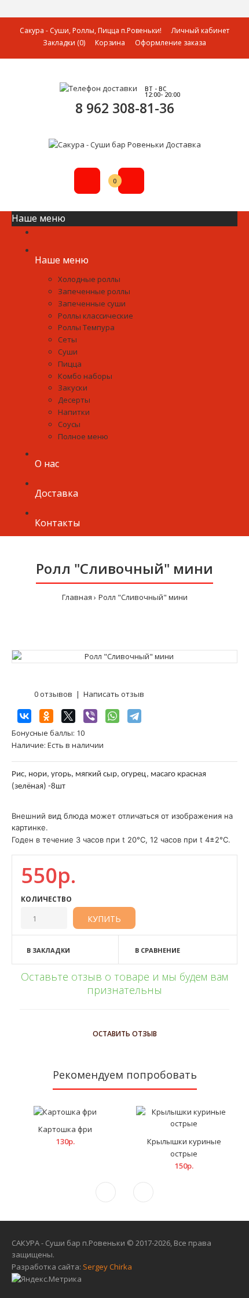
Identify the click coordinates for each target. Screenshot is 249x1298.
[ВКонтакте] (24, 716)
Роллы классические (95, 315)
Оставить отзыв (125, 1034)
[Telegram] (134, 716)
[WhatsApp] (112, 716)
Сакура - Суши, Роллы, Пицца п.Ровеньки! (91, 30)
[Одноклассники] (46, 716)
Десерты (74, 400)
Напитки (74, 412)
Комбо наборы (85, 376)
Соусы (69, 424)
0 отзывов (53, 694)
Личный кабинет (200, 30)
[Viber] (90, 716)
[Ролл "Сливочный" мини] (124, 656)
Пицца (70, 364)
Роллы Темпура (86, 327)
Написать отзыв (113, 694)
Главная (77, 597)
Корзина (110, 43)
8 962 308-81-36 (124, 108)
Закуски (72, 387)
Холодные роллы (89, 279)
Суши (68, 351)
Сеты (67, 339)
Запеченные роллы (94, 291)
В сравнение (157, 950)
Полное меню (83, 436)
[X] (68, 716)
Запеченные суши (92, 303)
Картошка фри (65, 1129)
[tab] (124, 1004)
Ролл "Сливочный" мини (143, 597)
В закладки (48, 950)
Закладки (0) (64, 43)
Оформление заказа (170, 43)
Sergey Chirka (107, 1266)
